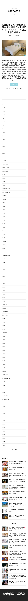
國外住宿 (3, 252)
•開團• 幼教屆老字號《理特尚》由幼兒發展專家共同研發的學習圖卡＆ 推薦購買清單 (17, 576)
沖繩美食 (3, 353)
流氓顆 (17, 35)
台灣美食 (3, 129)
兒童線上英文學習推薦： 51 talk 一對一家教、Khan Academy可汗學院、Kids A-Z (17, 541)
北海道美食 (4, 199)
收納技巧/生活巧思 (5, 315)
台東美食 (3, 231)
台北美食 (3, 220)
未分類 (3, 125)
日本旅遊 (3, 325)
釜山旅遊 (3, 413)
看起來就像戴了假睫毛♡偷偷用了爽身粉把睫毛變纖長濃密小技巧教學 (17, 475)
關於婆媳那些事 (5, 171)
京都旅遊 (3, 185)
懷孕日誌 (3, 301)
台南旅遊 (3, 223)
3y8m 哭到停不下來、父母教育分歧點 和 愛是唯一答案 (17, 564)
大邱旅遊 (3, 266)
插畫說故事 (4, 160)
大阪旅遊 (3, 273)
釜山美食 (3, 417)
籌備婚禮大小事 (5, 164)
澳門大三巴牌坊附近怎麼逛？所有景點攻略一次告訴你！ (17, 516)
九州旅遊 (3, 178)
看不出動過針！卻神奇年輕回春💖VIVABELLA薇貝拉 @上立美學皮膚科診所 (17, 528)
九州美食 (3, 181)
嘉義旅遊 (3, 248)
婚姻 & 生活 (4, 104)
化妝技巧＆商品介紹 (6, 192)
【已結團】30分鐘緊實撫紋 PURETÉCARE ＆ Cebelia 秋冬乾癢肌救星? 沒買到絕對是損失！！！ (17, 553)
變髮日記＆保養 (5, 396)
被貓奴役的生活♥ (5, 167)
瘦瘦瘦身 (3, 115)
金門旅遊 (3, 406)
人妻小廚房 (4, 150)
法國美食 (3, 136)
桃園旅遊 (3, 343)
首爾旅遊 (3, 431)
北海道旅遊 (4, 195)
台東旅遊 (3, 227)
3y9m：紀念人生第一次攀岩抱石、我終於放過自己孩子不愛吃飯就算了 (17, 558)
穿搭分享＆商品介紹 (6, 378)
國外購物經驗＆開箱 (6, 255)
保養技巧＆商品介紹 (6, 188)
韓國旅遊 (3, 424)
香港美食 (3, 146)
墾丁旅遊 (3, 262)
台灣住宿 (19, 22)
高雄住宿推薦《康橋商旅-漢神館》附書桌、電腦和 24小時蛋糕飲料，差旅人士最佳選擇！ (14, 29)
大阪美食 (3, 276)
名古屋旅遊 (4, 241)
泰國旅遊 (3, 360)
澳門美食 (3, 139)
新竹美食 (3, 322)
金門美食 (3, 410)
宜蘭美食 (3, 283)
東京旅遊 (3, 336)
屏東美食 (3, 290)
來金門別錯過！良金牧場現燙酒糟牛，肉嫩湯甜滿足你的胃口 (17, 462)
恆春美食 (3, 297)
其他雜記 (3, 153)
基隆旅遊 (3, 259)
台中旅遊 (3, 209)
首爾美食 (3, 434)
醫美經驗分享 (4, 403)
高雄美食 (3, 445)
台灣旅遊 (3, 238)
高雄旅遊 (3, 441)
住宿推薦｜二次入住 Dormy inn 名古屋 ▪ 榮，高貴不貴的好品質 (17, 480)
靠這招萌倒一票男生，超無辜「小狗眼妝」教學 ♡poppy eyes (17, 498)
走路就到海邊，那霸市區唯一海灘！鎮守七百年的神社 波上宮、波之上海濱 (17, 504)
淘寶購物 (3, 364)
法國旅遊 (3, 357)
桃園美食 (3, 346)
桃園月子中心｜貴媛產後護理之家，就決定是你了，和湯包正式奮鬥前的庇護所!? (17, 487)
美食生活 (3, 111)
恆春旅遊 (3, 294)
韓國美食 (3, 427)
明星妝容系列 (4, 332)
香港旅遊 (3, 438)
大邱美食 (3, 269)
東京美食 (3, 339)
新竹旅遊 (3, 318)
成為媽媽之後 (4, 304)
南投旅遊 (3, 206)
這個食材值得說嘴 (5, 399)
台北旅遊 (3, 216)
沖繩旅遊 (3, 350)
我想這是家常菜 (5, 308)
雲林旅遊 (3, 420)
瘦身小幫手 (4, 371)
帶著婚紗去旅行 (5, 157)
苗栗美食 (3, 389)
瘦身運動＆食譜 (5, 375)
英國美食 (3, 143)
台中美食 (3, 213)
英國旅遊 (3, 392)
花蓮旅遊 (3, 382)
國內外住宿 (14, 22)
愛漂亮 (3, 118)
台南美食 (3, 132)
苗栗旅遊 (3, 385)
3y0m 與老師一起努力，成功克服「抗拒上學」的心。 (17, 582)
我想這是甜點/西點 (5, 311)
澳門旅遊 (3, 367)
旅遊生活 (9, 22)
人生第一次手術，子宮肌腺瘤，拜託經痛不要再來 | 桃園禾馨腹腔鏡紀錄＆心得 (17, 535)
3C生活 (3, 174)
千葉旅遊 (3, 202)
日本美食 (3, 329)
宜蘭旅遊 (3, 280)
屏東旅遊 (3, 287)
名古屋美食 (4, 245)
